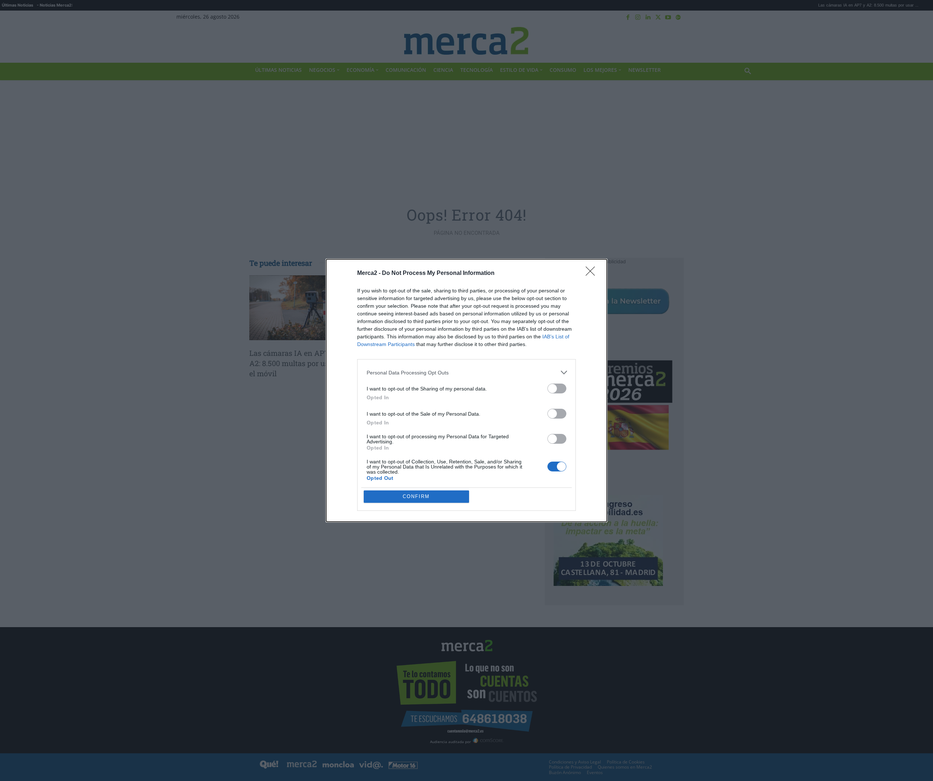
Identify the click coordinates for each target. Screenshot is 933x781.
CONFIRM (416, 496)
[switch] (556, 388)
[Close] (593, 273)
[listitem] (466, 372)
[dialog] (466, 390)
